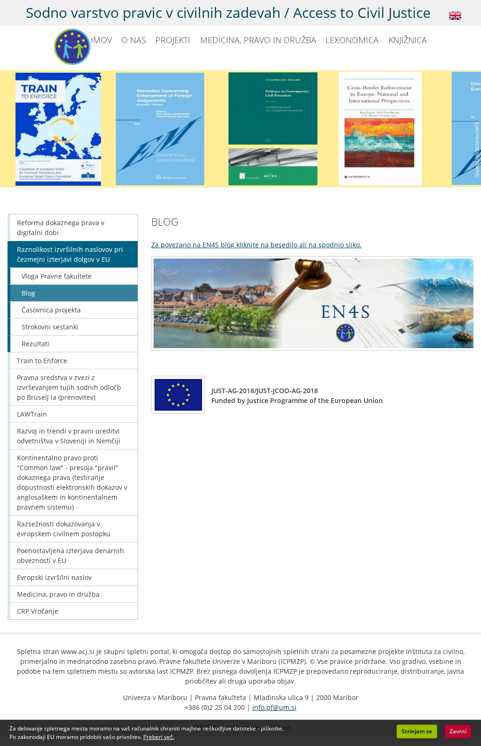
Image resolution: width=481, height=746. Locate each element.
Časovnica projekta (51, 309)
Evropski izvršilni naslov (54, 577)
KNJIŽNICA (407, 40)
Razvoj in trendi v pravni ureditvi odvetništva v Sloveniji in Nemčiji (68, 435)
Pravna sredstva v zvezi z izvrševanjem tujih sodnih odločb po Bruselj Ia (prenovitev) (69, 387)
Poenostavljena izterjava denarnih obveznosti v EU (70, 555)
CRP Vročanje (37, 611)
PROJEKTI (172, 40)
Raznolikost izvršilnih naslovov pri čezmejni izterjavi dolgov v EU (70, 254)
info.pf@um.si (274, 707)
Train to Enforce (42, 360)
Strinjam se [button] (417, 731)
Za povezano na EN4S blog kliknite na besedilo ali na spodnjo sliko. (256, 244)
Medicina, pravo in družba (58, 594)
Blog (28, 293)
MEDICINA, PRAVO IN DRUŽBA (258, 40)
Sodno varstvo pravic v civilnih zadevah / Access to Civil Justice (228, 12)
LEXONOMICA (352, 40)
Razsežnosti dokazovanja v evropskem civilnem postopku (63, 528)
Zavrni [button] (458, 731)
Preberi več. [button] (158, 737)
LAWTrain (32, 414)
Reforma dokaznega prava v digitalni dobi (60, 227)
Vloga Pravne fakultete (57, 276)
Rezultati (35, 343)
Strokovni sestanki (50, 326)
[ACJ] (49, 44)
